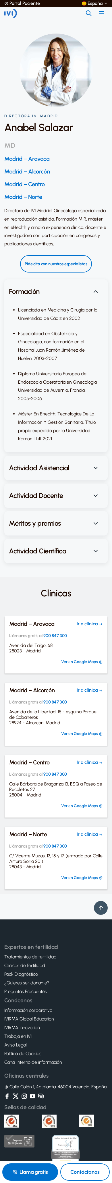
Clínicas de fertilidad (24, 965)
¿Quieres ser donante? (26, 983)
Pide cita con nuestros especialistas (56, 263)
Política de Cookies (22, 1053)
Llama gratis (34, 1172)
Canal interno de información (33, 1062)
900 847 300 (55, 636)
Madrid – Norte (23, 197)
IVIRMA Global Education (29, 1019)
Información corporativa (28, 1010)
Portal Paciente (24, 3)
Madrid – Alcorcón (27, 171)
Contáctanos (84, 1172)
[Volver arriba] (101, 908)
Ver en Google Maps (80, 661)
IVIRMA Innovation (22, 1027)
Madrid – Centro (24, 184)
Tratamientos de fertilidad (30, 957)
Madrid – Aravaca (27, 159)
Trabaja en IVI (18, 1036)
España (95, 3)
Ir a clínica (88, 623)
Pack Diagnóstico (21, 974)
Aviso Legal (15, 1045)
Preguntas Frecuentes (25, 991)
